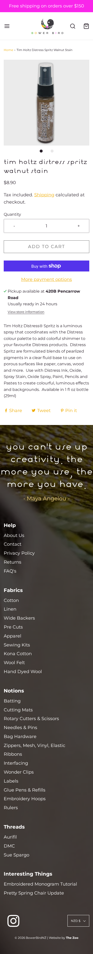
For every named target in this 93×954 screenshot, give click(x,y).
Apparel (12, 636)
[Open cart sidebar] (86, 26)
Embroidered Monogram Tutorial (40, 884)
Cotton (11, 600)
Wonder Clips (19, 772)
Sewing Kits (17, 645)
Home (8, 50)
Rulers (11, 807)
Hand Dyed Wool (23, 671)
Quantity (12, 214)
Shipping (44, 195)
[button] (46, 103)
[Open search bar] (72, 26)
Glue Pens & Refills (24, 790)
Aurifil (10, 837)
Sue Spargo (16, 855)
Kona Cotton (18, 653)
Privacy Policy (19, 553)
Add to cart (46, 246)
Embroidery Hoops (25, 798)
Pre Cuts (13, 627)
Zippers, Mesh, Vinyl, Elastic (34, 745)
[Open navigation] (7, 26)
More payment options (46, 279)
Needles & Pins (20, 727)
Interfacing (16, 763)
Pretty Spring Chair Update (34, 893)
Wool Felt (14, 662)
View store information (26, 312)
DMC (9, 846)
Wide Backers (19, 618)
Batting (12, 701)
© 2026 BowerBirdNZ (30, 938)
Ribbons (13, 754)
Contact (12, 544)
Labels (11, 781)
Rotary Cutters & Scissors (31, 718)
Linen (10, 609)
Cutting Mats (18, 710)
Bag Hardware (20, 736)
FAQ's (10, 571)
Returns (12, 562)
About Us (14, 535)
